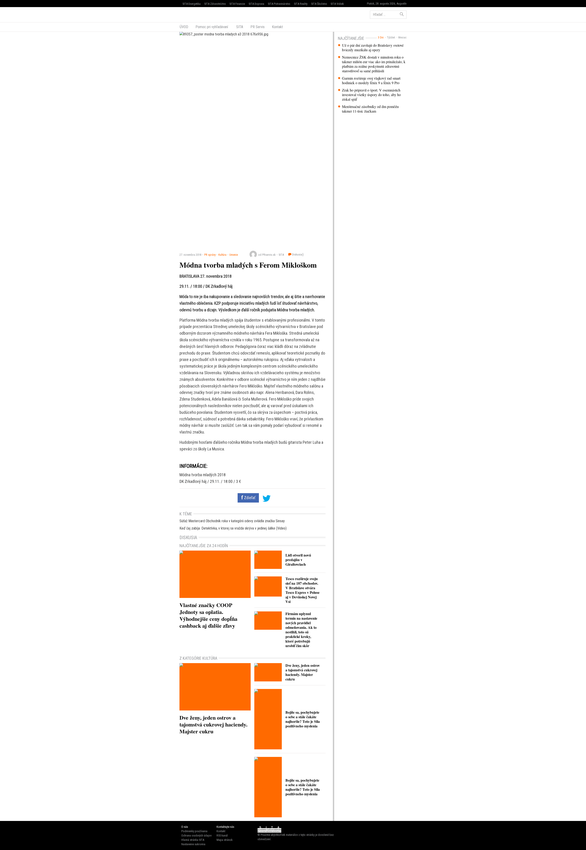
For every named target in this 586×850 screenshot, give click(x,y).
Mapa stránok (225, 840)
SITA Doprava (256, 3)
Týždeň (391, 37)
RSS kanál (222, 835)
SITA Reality (300, 3)
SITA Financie (237, 3)
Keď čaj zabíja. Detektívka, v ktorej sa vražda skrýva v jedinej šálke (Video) (233, 528)
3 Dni (381, 37)
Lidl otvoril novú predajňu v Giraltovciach (298, 559)
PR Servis (257, 27)
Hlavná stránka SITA (192, 840)
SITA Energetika (191, 3)
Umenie (233, 254)
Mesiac (402, 37)
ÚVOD (184, 27)
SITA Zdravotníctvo (215, 3)
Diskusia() (297, 254)
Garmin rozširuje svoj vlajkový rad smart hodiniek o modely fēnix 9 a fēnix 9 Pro (371, 80)
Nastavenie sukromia (193, 844)
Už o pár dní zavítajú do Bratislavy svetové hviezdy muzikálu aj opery (373, 47)
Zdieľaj (193, 14)
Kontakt (277, 27)
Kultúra (222, 254)
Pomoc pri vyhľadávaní (211, 27)
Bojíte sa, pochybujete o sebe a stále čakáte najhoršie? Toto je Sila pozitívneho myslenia (302, 719)
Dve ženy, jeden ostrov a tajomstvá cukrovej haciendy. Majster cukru (213, 724)
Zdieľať (249, 497)
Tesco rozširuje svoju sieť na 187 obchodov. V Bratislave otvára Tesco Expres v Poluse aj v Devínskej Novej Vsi (302, 590)
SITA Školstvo (319, 3)
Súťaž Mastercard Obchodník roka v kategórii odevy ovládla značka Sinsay (232, 521)
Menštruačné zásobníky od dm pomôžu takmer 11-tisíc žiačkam (370, 108)
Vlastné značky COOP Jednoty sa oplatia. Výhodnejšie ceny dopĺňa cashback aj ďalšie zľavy (208, 615)
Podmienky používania (194, 831)
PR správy (210, 254)
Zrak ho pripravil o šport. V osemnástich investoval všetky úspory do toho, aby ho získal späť (371, 95)
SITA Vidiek (337, 3)
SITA (239, 27)
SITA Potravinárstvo (279, 3)
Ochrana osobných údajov (196, 835)
